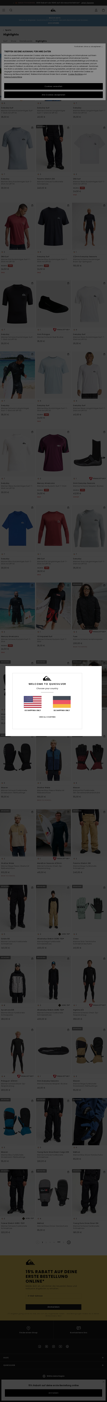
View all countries (47, 717)
